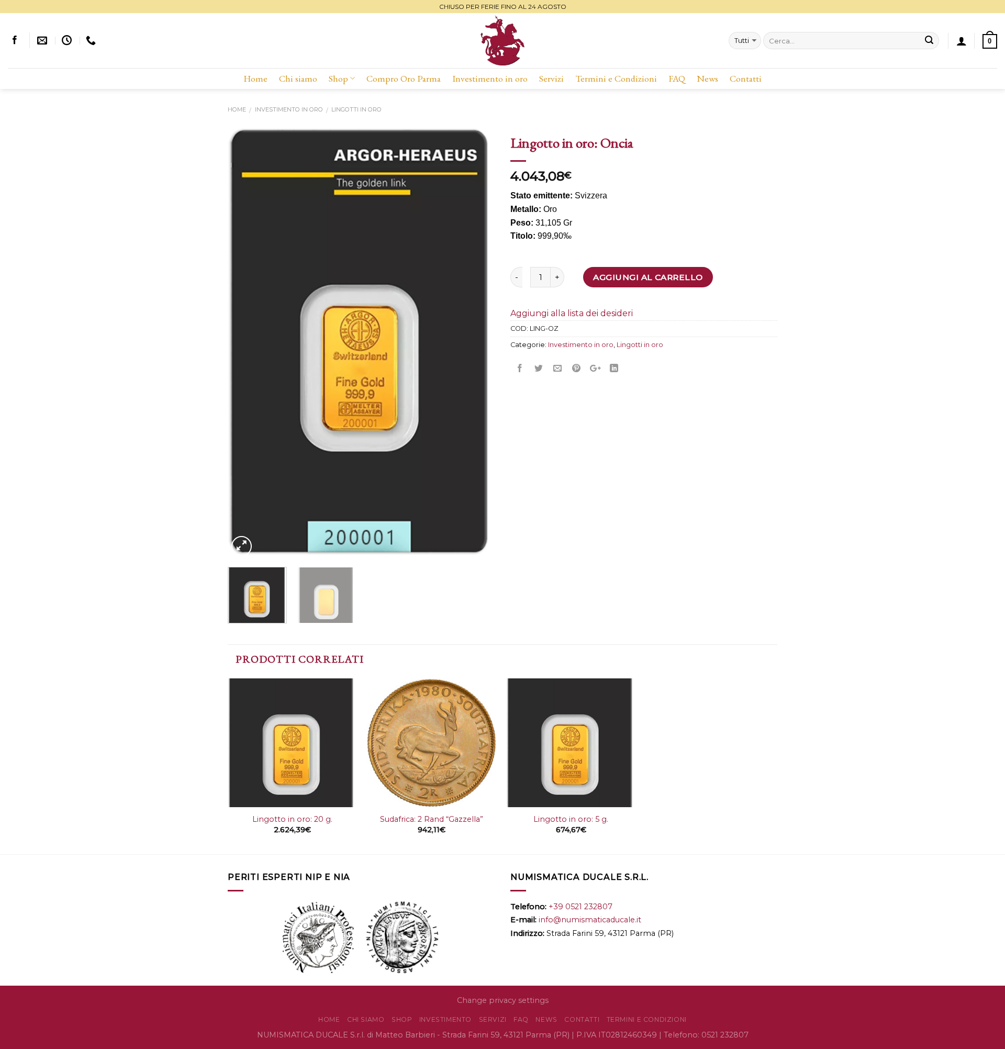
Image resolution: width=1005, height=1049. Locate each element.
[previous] (246, 343)
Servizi (551, 78)
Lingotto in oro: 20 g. (292, 819)
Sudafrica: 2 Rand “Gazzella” (431, 819)
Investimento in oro (490, 78)
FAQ (676, 78)
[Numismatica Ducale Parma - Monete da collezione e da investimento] (502, 40)
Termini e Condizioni (616, 78)
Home (255, 78)
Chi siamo (298, 78)
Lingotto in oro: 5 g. (570, 819)
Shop (338, 78)
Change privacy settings (503, 1000)
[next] (476, 343)
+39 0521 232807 (580, 906)
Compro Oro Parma (403, 78)
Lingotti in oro (356, 109)
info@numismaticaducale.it (590, 919)
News (707, 78)
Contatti (746, 78)
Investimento (445, 1019)
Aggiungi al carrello (647, 277)
